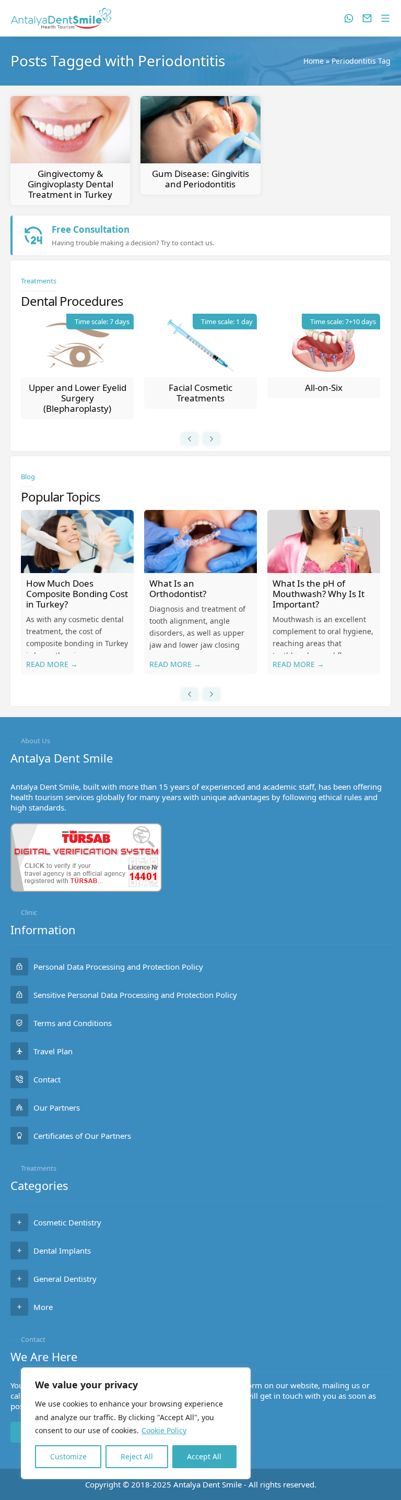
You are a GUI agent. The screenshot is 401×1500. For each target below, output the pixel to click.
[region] (136, 1423)
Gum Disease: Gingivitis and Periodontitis (200, 179)
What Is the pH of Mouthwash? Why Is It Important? (318, 593)
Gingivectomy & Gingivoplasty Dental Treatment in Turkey (70, 184)
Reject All (137, 1456)
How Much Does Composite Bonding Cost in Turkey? (77, 593)
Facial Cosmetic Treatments (200, 393)
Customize (68, 1456)
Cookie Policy (163, 1430)
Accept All (204, 1456)
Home (313, 61)
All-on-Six (324, 388)
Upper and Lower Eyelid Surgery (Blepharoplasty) (77, 398)
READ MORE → (52, 664)
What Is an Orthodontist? (177, 588)
